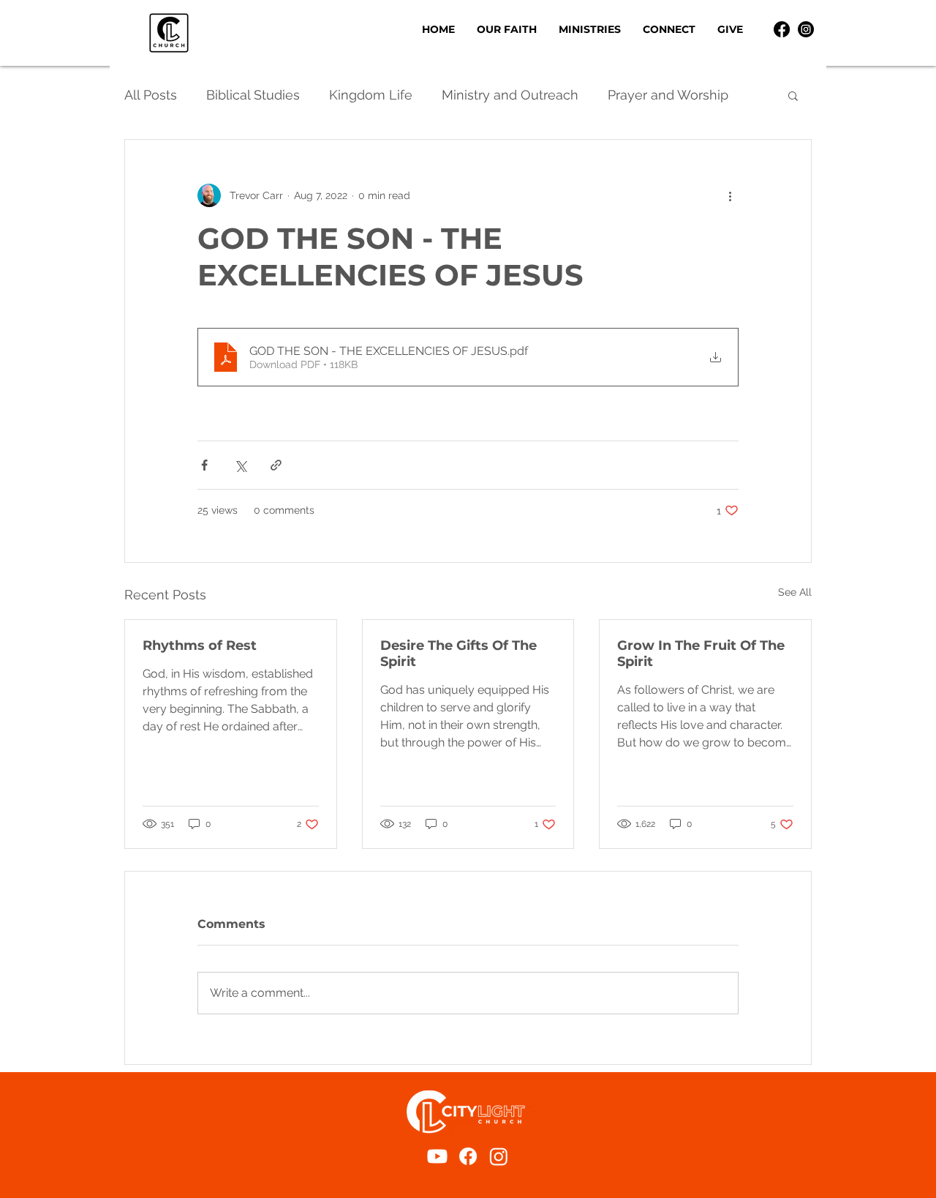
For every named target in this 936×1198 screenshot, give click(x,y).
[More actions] (730, 195)
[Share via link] (276, 465)
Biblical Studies (253, 94)
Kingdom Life (370, 94)
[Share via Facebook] (204, 465)
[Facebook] (782, 29)
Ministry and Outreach (510, 94)
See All (795, 592)
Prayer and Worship (668, 94)
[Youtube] (437, 1156)
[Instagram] (806, 29)
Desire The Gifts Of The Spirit (458, 653)
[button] (590, 29)
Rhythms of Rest (200, 645)
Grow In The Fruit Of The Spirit (701, 653)
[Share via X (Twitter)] (240, 465)
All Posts (150, 94)
